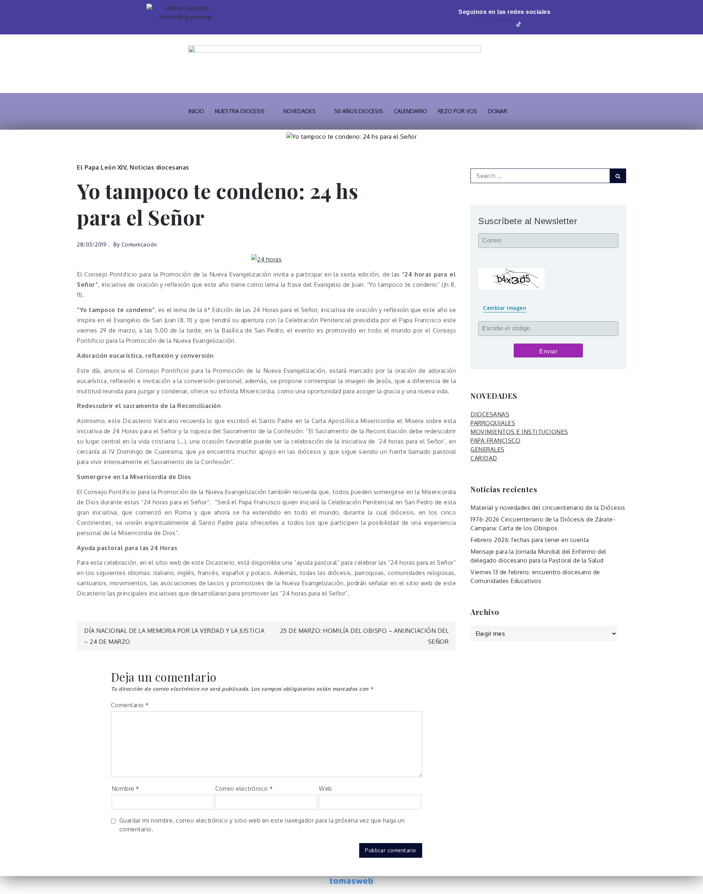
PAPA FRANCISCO (495, 440)
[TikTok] (519, 24)
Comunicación (139, 244)
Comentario (130, 705)
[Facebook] (479, 24)
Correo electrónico (244, 788)
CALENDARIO (410, 111)
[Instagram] (508, 24)
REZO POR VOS (457, 111)
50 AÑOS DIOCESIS (358, 111)
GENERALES (487, 449)
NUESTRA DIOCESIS (240, 111)
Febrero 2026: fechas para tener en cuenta (529, 540)
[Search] (618, 175)
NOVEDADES (299, 111)
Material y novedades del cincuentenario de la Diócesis (547, 507)
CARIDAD (483, 458)
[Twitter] (489, 24)
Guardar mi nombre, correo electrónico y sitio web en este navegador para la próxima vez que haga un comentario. (262, 825)
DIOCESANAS (489, 414)
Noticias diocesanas (159, 167)
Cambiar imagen (504, 307)
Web (325, 788)
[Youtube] (498, 24)
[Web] (530, 24)
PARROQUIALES (492, 423)
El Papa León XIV (101, 167)
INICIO (196, 111)
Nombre (126, 788)
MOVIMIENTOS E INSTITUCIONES (519, 431)
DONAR (497, 111)
